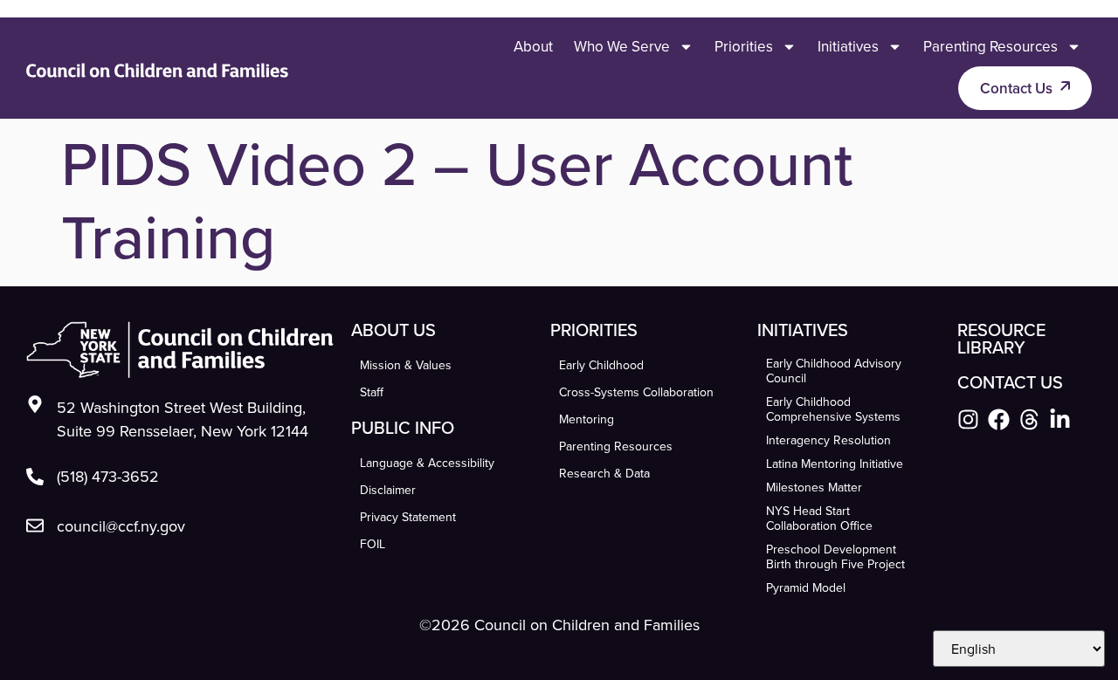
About (533, 46)
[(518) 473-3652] (35, 476)
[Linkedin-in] (1060, 419)
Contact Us (1016, 88)
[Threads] (1029, 419)
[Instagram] (968, 419)
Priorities (743, 46)
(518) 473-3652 (108, 476)
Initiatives (848, 46)
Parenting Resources (990, 46)
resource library (1001, 338)
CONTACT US (1010, 382)
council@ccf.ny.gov (121, 526)
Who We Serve (622, 46)
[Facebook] (999, 419)
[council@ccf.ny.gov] (35, 525)
